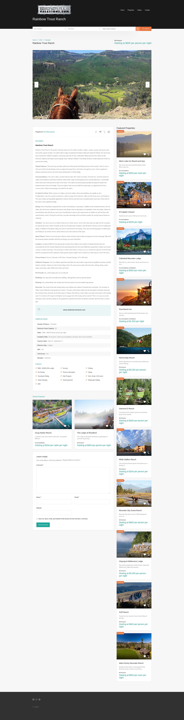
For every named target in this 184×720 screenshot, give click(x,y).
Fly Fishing (41, 372)
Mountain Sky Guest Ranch (130, 510)
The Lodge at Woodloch (87, 433)
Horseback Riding (43, 376)
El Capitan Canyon (127, 212)
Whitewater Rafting (94, 380)
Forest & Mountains (69, 372)
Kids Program (67, 376)
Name (38, 497)
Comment (40, 465)
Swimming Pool (68, 380)
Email (77, 497)
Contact (147, 10)
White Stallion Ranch (127, 459)
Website (38, 508)
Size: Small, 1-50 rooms (95, 376)
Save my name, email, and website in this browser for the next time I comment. (63, 519)
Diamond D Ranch (126, 409)
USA (40, 40)
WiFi (39, 384)
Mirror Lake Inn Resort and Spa (132, 161)
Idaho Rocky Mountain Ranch (131, 663)
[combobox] (50, 29)
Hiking (90, 372)
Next (148, 85)
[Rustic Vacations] (54, 17)
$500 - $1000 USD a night (46, 368)
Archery (65, 368)
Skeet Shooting (42, 380)
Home (122, 10)
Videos (139, 10)
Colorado (47, 40)
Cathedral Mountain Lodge (130, 258)
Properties (131, 10)
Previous (36, 85)
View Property (52, 423)
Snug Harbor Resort (43, 433)
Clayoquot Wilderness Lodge (131, 561)
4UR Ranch (124, 612)
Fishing (90, 368)
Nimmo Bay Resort (127, 358)
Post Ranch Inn (125, 309)
